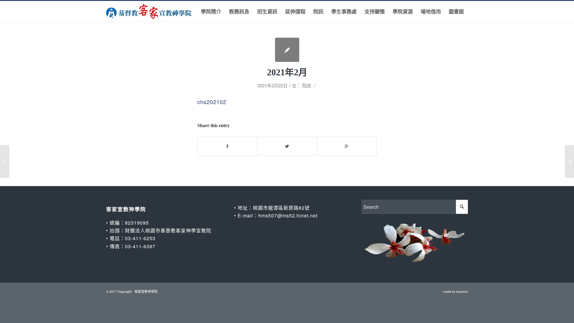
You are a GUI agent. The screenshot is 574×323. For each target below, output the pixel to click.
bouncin (462, 291)
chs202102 (211, 102)
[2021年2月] (287, 50)
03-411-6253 (140, 238)
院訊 (306, 85)
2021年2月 (287, 72)
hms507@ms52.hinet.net (287, 215)
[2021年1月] (4, 161)
